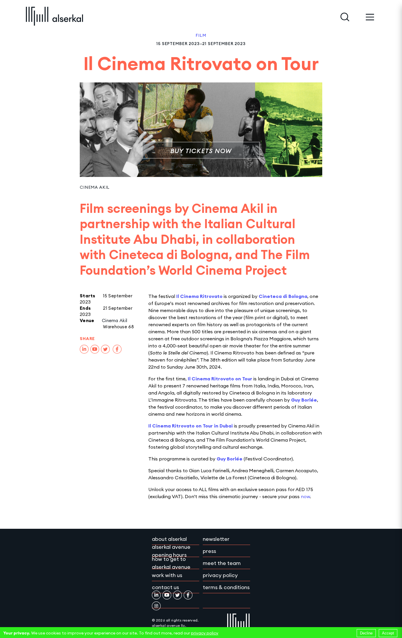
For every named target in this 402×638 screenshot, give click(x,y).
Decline (366, 633)
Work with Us (167, 575)
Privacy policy (220, 575)
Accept (388, 633)
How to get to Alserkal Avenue (171, 563)
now (305, 496)
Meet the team (222, 563)
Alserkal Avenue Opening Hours (171, 550)
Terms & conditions (226, 587)
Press (209, 551)
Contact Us (165, 587)
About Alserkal (169, 539)
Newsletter (216, 539)
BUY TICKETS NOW (201, 151)
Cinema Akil (94, 187)
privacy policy (204, 633)
